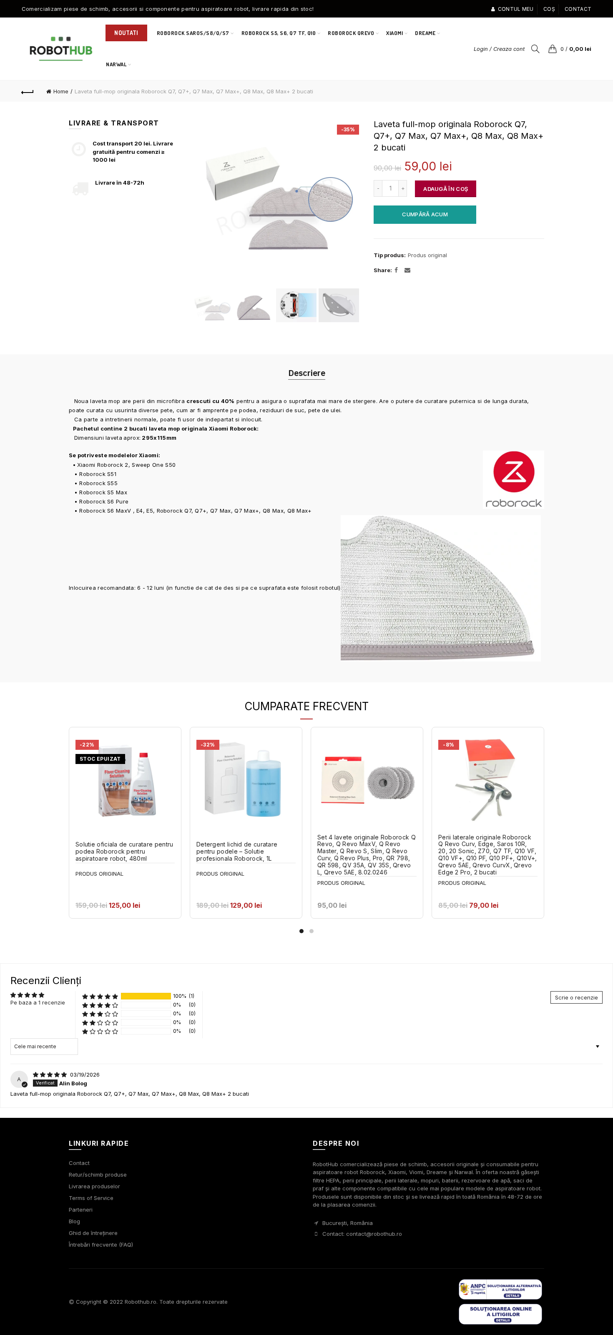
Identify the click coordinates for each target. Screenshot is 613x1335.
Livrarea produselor (94, 1186)
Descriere (306, 372)
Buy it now (425, 214)
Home (60, 91)
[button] (100, 996)
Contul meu (515, 9)
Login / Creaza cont (499, 48)
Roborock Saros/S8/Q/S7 (193, 33)
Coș (549, 9)
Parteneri (81, 1209)
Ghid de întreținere (93, 1233)
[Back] (28, 91)
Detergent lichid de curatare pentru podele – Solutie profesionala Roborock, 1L (236, 851)
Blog (74, 1221)
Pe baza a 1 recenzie (37, 1002)
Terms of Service (91, 1198)
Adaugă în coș (445, 188)
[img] (50, 1074)
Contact (578, 9)
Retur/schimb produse (98, 1174)
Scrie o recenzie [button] (576, 997)
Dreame (425, 33)
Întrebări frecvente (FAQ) (101, 1244)
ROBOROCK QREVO (351, 33)
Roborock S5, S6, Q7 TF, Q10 (278, 33)
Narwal (119, 61)
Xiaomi (394, 33)
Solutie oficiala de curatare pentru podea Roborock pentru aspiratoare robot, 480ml (124, 851)
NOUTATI (126, 32)
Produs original (427, 255)
